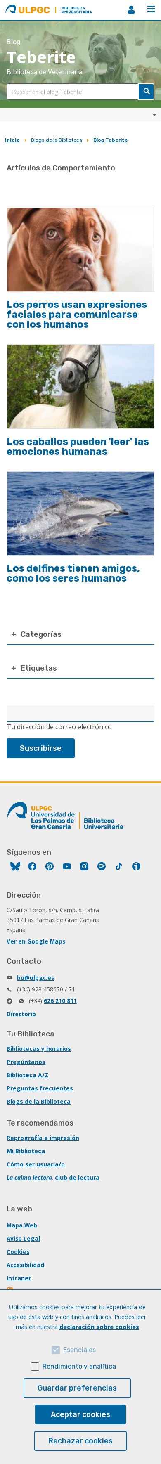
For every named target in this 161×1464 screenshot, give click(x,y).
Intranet (19, 1278)
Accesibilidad (25, 1265)
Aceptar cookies (80, 1414)
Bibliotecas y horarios (39, 1048)
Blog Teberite (110, 140)
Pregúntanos (26, 1062)
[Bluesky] (15, 867)
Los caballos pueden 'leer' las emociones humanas (78, 446)
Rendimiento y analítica (79, 1366)
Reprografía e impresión (43, 1138)
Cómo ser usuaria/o (36, 1164)
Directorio (21, 1014)
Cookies (18, 1252)
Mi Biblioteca (26, 1151)
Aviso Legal (23, 1238)
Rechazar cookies (80, 1440)
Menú (151, 10)
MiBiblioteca (131, 10)
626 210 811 (60, 1001)
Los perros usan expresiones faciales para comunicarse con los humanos (77, 314)
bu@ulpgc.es (35, 978)
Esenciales (79, 1350)
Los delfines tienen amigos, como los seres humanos (73, 573)
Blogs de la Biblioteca (56, 140)
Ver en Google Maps (36, 941)
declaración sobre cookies (99, 1327)
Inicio (12, 140)
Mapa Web (22, 1225)
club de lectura (77, 1177)
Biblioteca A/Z (27, 1075)
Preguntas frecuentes (40, 1088)
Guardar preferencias (77, 1388)
